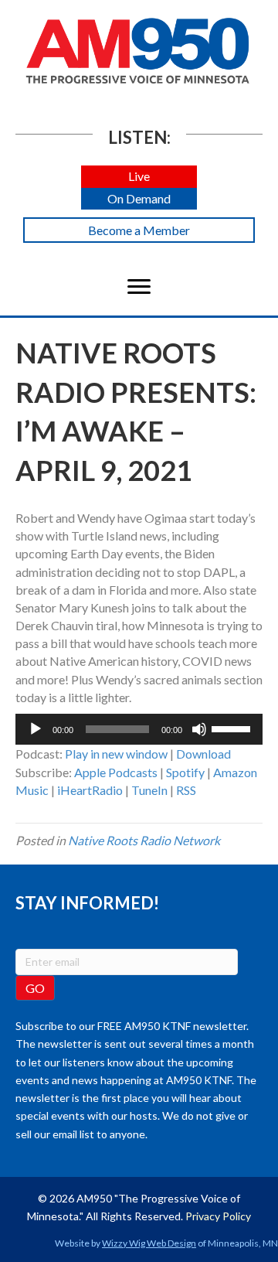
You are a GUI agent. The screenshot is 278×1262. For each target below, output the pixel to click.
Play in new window (116, 753)
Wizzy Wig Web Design (149, 1243)
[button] (139, 176)
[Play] (35, 729)
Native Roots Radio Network (144, 840)
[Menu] (139, 287)
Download (203, 753)
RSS (186, 790)
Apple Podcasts (116, 772)
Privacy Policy (218, 1216)
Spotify (185, 772)
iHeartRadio (90, 790)
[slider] (233, 728)
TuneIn (149, 790)
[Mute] (199, 729)
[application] (139, 729)
